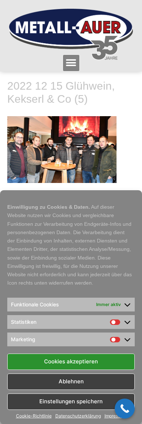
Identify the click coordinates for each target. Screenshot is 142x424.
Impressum (115, 416)
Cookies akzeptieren (71, 361)
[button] (71, 63)
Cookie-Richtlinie (34, 416)
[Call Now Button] (125, 409)
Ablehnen (71, 381)
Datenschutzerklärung (78, 416)
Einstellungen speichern (71, 401)
